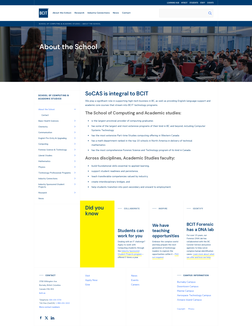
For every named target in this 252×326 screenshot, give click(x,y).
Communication (45, 132)
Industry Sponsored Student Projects (51, 185)
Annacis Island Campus (189, 299)
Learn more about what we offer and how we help (200, 256)
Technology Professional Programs (54, 172)
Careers (135, 284)
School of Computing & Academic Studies (53, 97)
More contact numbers (49, 307)
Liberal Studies (45, 155)
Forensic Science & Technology (52, 149)
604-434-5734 (55, 300)
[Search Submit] (210, 13)
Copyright (181, 309)
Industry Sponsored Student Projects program (130, 253)
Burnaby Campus (186, 282)
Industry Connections (47, 178)
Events (134, 280)
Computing (43, 144)
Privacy (191, 309)
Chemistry (43, 126)
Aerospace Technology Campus (194, 295)
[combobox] (186, 13)
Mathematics (44, 161)
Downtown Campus (187, 286)
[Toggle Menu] (75, 109)
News (41, 198)
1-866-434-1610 (63, 303)
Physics (41, 167)
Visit (87, 275)
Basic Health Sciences (48, 120)
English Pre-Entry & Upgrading (52, 138)
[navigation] (46, 13)
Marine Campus (185, 290)
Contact (45, 115)
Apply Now (91, 280)
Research (42, 192)
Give (87, 284)
